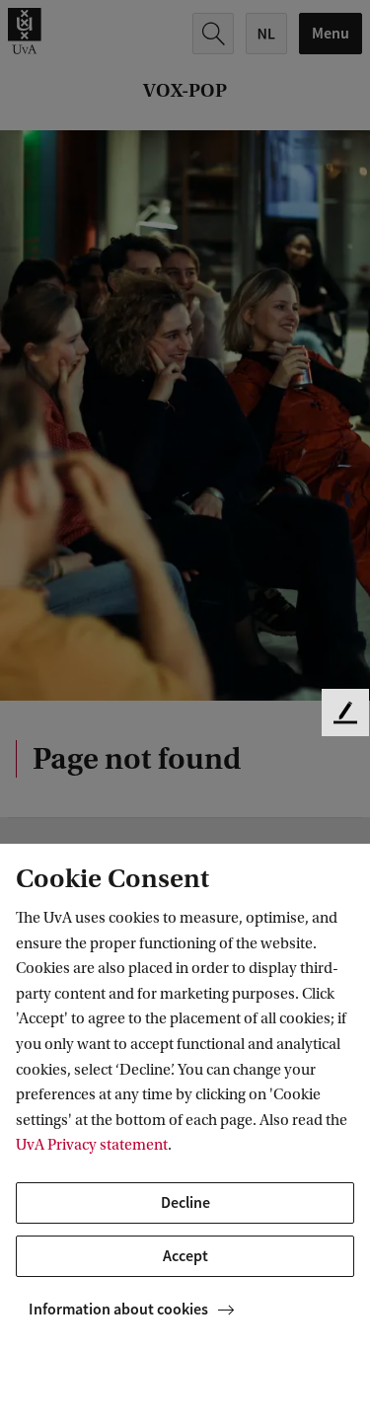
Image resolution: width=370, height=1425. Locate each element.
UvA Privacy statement (92, 1145)
